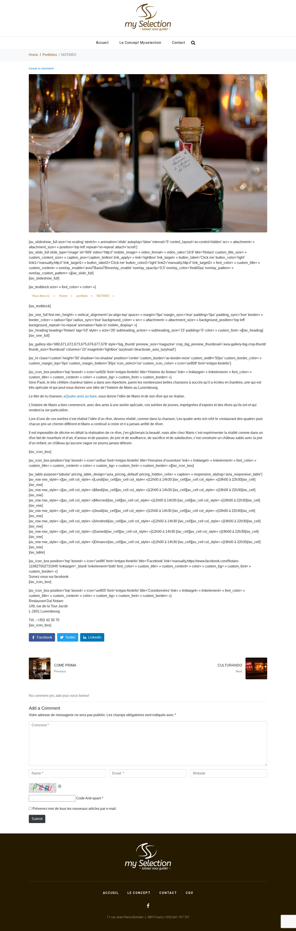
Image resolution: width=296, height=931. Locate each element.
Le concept (139, 893)
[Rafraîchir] (59, 785)
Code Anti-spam (88, 798)
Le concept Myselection (140, 43)
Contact (178, 43)
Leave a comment (41, 68)
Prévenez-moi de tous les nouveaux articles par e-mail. (75, 808)
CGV (189, 893)
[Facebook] (148, 906)
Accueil (102, 43)
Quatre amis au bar (80, 396)
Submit (37, 819)
